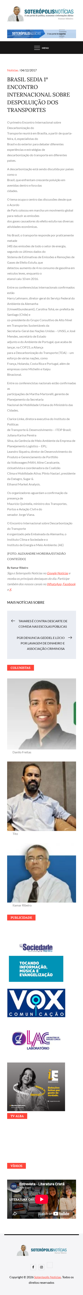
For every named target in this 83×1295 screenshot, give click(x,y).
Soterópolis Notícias (47, 1277)
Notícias (12, 70)
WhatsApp (54, 584)
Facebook (69, 584)
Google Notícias (57, 573)
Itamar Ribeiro (19, 567)
